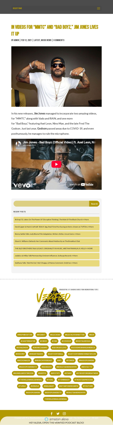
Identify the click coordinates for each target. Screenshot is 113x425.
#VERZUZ (35, 386)
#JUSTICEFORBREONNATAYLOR (82, 354)
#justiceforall (55, 354)
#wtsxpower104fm (68, 386)
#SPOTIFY (55, 373)
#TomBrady (64, 380)
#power (70, 360)
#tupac (22, 386)
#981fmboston (25, 335)
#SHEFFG (42, 373)
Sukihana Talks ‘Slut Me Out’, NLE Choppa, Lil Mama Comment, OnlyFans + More (46, 263)
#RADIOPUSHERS (86, 360)
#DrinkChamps (40, 347)
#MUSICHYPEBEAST (43, 360)
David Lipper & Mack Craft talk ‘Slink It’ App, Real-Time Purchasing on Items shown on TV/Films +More (54, 227)
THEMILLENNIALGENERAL (56, 399)
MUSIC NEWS (46, 40)
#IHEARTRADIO (36, 354)
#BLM (91, 335)
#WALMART (49, 386)
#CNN (54, 341)
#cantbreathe (28, 341)
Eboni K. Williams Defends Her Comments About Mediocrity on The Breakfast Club (47, 241)
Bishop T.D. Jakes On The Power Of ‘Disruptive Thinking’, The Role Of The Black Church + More (52, 219)
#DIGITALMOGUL (83, 341)
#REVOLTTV (87, 367)
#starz (68, 373)
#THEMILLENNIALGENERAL (30, 380)
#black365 (55, 335)
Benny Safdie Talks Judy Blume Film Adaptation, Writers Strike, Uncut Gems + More (47, 234)
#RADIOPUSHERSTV (28, 367)
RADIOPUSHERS (33, 392)
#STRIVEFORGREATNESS (87, 373)
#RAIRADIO (47, 367)
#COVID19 (66, 341)
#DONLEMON (22, 347)
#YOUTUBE (88, 386)
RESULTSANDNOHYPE (75, 392)
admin (16, 40)
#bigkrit (41, 335)
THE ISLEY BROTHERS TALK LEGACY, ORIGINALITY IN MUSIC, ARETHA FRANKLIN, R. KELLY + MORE (54, 248)
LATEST (37, 40)
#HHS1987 (20, 354)
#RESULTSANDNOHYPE (66, 367)
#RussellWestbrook (23, 373)
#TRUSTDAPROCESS (84, 380)
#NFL (59, 360)
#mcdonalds (23, 360)
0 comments (58, 40)
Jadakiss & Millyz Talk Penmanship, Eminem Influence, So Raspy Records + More (46, 256)
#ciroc (43, 341)
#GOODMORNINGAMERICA (83, 347)
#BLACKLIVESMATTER (74, 335)
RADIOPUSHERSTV (53, 392)
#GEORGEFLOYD (59, 347)
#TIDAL (50, 380)
